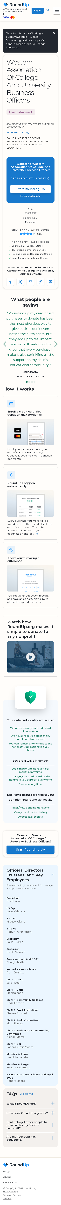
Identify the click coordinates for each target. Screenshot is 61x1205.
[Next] (56, 344)
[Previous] (4, 344)
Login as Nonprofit (20, 112)
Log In (37, 10)
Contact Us (10, 1182)
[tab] (27, 382)
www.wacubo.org (18, 132)
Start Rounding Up (30, 189)
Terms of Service (12, 1195)
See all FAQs (26, 1093)
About (7, 1176)
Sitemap (7, 1198)
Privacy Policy (10, 1191)
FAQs (6, 1171)
